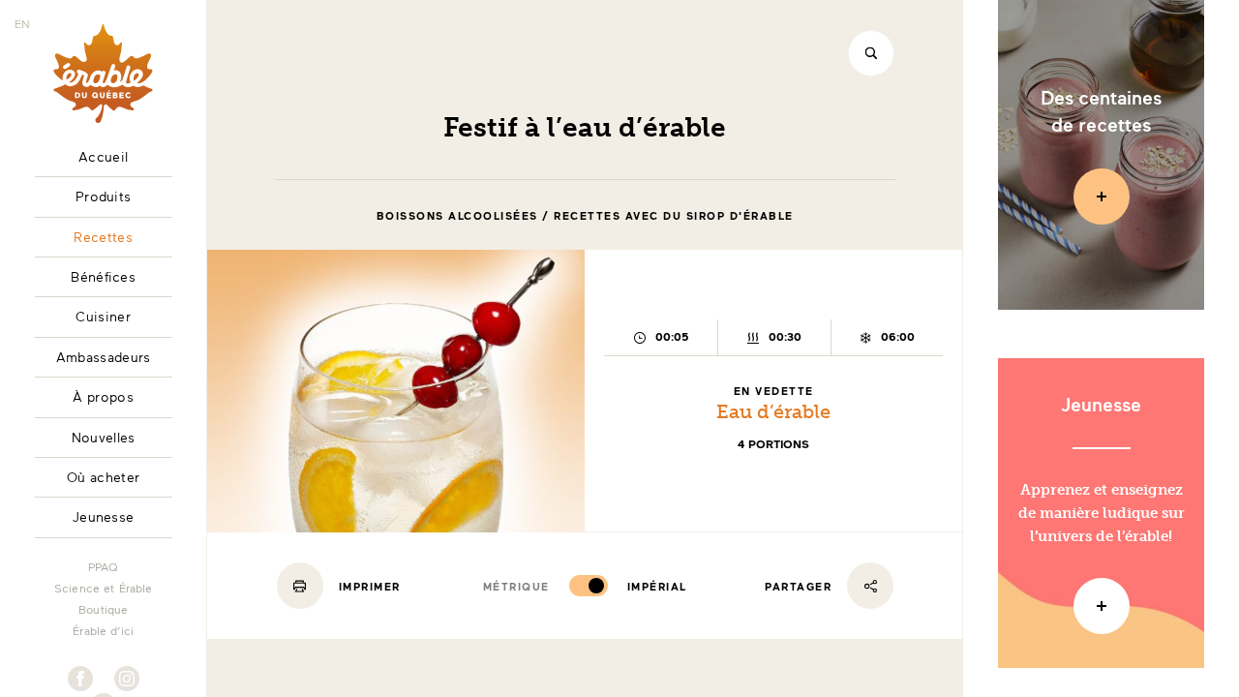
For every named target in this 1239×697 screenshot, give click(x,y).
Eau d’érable (773, 411)
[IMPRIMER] (300, 585)
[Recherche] (871, 53)
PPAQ (103, 566)
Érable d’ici (103, 630)
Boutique (103, 609)
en (22, 23)
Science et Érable (103, 587)
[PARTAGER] (870, 585)
